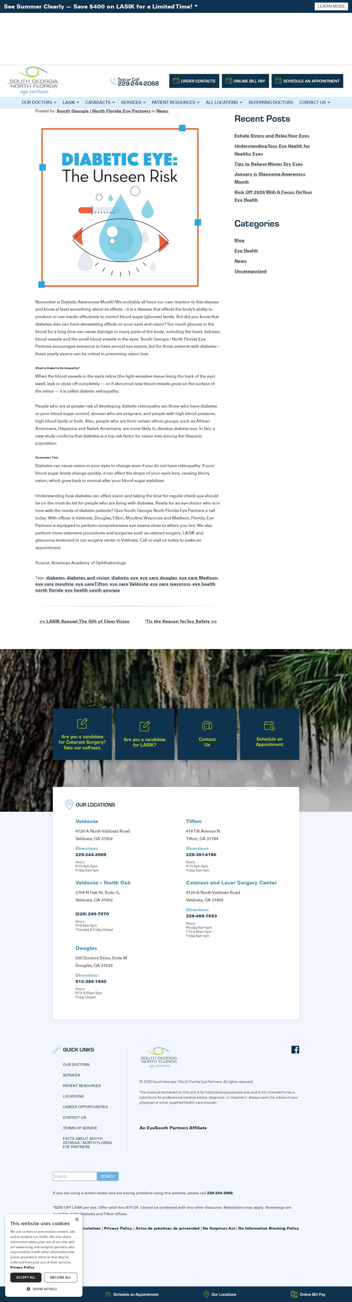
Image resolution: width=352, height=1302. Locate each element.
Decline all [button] (60, 1277)
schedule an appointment (311, 81)
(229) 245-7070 (92, 913)
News (162, 110)
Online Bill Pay (249, 81)
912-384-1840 (91, 981)
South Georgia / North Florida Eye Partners (104, 110)
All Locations (222, 102)
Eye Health (246, 250)
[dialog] (43, 1255)
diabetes (55, 577)
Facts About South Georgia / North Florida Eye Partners (87, 1143)
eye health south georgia (92, 590)
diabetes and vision (88, 577)
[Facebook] (295, 1050)
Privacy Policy (118, 1228)
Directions (87, 848)
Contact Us (312, 102)
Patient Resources (173, 102)
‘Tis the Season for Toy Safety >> (181, 621)
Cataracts (98, 102)
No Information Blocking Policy (268, 1228)
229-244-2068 (91, 854)
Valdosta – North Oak (103, 883)
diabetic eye (124, 577)
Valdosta (87, 821)
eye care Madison (198, 577)
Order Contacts (198, 81)
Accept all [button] (26, 1277)
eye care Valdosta (129, 583)
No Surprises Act (219, 1228)
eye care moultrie (54, 583)
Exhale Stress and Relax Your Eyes (271, 135)
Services (131, 102)
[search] (108, 1176)
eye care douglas (158, 577)
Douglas (86, 948)
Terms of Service (80, 1128)
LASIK (69, 102)
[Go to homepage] (33, 81)
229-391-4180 (201, 854)
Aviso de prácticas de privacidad (168, 1228)
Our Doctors (37, 102)
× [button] (77, 1220)
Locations (73, 1096)
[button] (43, 1289)
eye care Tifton (92, 583)
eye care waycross (170, 583)
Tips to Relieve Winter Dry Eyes (268, 164)
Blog (239, 240)
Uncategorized (250, 271)
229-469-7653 (201, 915)
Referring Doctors (271, 102)
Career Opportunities (85, 1107)
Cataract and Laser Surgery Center (231, 883)
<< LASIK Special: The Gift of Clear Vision (84, 621)
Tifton (194, 821)
